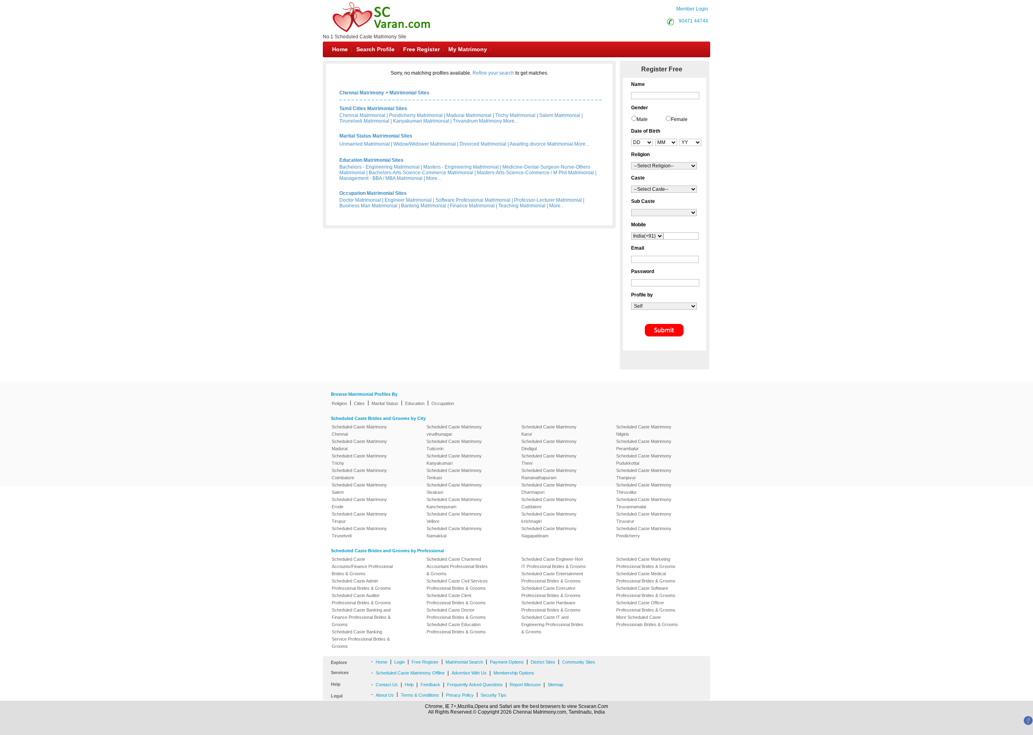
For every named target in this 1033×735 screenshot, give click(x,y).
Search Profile (375, 49)
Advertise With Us (469, 672)
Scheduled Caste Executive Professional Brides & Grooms (551, 592)
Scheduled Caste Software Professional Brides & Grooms (645, 592)
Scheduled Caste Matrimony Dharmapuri (549, 488)
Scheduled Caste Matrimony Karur (549, 430)
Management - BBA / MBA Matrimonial (380, 178)
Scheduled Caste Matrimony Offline (410, 672)
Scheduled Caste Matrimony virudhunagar (454, 430)
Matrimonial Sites (409, 93)
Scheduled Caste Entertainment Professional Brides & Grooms (552, 577)
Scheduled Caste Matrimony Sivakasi (454, 488)
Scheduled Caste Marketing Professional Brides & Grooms (645, 563)
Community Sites (578, 662)
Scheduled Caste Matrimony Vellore (454, 518)
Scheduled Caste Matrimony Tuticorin (454, 445)
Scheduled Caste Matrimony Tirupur (359, 518)
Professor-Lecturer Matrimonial (548, 200)
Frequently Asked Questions (475, 684)
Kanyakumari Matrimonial (421, 121)
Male (642, 119)
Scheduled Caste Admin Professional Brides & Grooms (361, 584)
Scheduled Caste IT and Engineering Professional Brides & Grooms (552, 624)
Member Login (692, 9)
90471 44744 (693, 21)
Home (340, 49)
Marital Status (385, 403)
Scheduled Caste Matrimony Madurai (359, 445)
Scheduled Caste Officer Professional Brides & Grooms (645, 606)
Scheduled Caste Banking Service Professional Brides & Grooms (361, 639)
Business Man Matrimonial (368, 206)
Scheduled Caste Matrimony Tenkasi (454, 474)
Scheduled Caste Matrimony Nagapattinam (549, 532)
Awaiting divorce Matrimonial (541, 144)
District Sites (543, 662)
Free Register (421, 49)
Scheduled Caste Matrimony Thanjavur (643, 474)
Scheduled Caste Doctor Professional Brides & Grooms (456, 614)
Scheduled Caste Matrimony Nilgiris (643, 430)
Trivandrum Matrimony (477, 121)
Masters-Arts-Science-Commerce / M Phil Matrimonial (535, 172)
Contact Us (387, 684)
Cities (359, 403)
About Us (385, 695)
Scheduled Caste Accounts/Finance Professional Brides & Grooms (362, 566)
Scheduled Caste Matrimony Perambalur (643, 445)
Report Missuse (525, 684)
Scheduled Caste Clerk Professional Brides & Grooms (456, 599)
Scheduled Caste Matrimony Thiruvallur (643, 488)
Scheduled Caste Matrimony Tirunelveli (359, 532)
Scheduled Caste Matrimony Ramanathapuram (549, 474)
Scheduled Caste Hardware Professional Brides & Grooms (551, 606)
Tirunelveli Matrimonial (364, 121)
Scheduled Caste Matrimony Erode (359, 503)
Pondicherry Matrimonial (416, 115)
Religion (339, 403)
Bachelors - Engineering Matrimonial (379, 167)
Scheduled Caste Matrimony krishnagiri (549, 518)
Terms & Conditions (420, 695)
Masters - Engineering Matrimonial (461, 167)
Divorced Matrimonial (483, 144)
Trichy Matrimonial (515, 115)
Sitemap (555, 684)
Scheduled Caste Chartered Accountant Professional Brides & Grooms (457, 566)
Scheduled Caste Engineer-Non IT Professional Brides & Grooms (553, 563)
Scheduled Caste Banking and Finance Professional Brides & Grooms (361, 617)
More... (510, 121)
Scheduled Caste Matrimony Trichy (359, 459)
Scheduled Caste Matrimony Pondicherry (643, 532)
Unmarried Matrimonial (364, 144)
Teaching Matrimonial (522, 206)
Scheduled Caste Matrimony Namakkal (454, 532)
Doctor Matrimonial (360, 200)
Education (414, 403)
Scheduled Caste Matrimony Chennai (359, 430)
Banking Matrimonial (423, 206)
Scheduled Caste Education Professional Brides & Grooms (456, 628)
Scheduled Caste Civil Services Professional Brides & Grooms (457, 584)
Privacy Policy (460, 695)
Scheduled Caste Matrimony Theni (549, 459)
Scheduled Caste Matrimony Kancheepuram (454, 503)
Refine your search (493, 73)
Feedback (430, 684)
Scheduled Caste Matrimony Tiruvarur (643, 518)
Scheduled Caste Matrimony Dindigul (549, 445)
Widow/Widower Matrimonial (424, 144)
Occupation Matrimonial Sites (373, 193)
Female (679, 119)
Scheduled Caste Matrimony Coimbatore (359, 474)
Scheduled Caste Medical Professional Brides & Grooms (645, 577)
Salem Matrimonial (559, 115)
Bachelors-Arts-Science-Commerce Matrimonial (421, 172)
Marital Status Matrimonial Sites (375, 136)
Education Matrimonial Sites (371, 160)
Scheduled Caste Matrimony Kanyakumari (454, 459)
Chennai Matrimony (361, 93)
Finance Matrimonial (472, 206)
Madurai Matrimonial (468, 115)
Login (399, 662)
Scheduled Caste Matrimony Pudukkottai (643, 459)
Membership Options (513, 672)
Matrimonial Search (464, 662)
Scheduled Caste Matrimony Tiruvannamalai (643, 503)
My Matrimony (467, 49)
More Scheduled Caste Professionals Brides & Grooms (647, 621)
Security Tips (493, 695)
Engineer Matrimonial (408, 200)
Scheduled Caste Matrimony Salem (359, 488)
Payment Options (507, 662)
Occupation (442, 403)
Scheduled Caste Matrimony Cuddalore (549, 503)
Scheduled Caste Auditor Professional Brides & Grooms (361, 599)
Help (409, 684)
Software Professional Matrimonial (472, 200)
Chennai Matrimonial (362, 115)
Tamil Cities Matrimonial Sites (373, 108)
